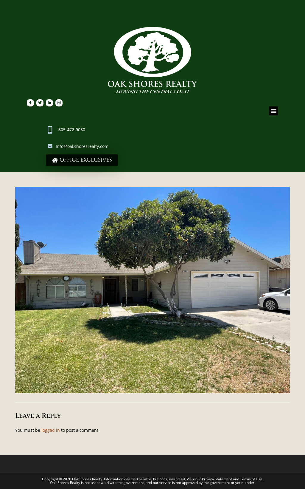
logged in (50, 430)
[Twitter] (39, 102)
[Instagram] (59, 102)
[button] (273, 110)
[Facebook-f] (30, 102)
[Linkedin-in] (49, 102)
